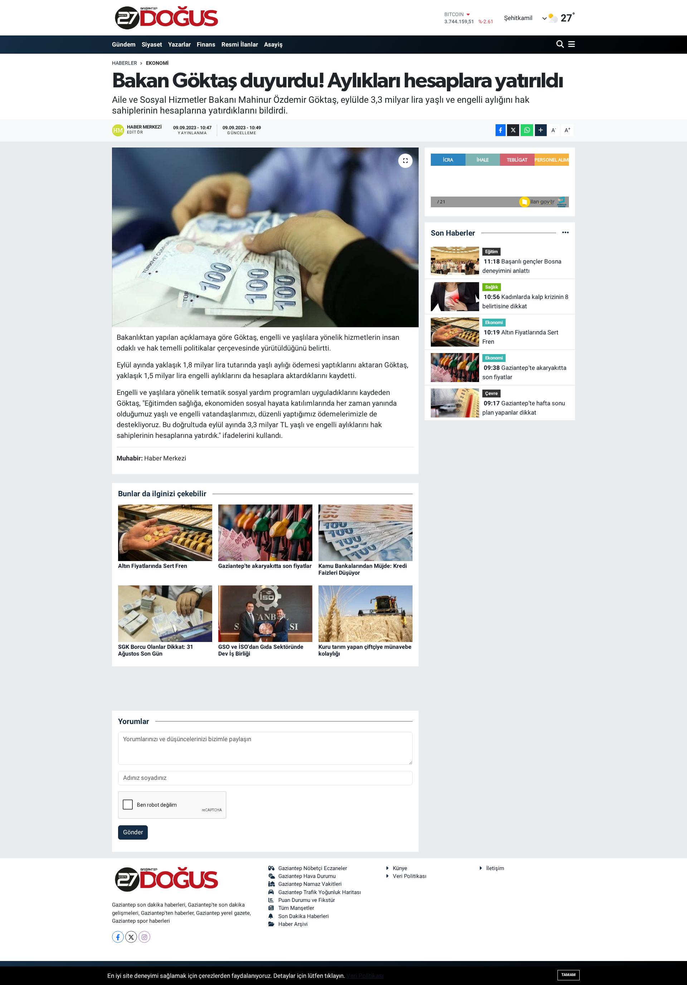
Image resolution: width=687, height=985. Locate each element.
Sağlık (491, 287)
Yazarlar (179, 44)
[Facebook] (118, 937)
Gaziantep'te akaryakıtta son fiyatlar (265, 565)
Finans (206, 44)
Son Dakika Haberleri (303, 916)
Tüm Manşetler (296, 908)
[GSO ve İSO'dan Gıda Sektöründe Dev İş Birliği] (265, 613)
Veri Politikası (410, 876)
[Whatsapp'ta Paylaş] (527, 130)
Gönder (133, 832)
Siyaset (152, 44)
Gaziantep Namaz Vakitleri (310, 884)
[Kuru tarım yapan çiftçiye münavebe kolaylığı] (365, 613)
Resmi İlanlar (239, 44)
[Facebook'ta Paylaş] (501, 130)
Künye (400, 868)
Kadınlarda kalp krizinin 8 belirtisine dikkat (525, 301)
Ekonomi (157, 63)
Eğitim (491, 251)
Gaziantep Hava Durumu (307, 876)
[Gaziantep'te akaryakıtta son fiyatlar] (265, 532)
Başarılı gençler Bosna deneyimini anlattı (521, 266)
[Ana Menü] (570, 44)
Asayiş (273, 44)
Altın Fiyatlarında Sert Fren (152, 565)
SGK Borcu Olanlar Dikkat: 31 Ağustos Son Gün (155, 650)
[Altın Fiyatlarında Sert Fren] (165, 532)
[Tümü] (565, 232)
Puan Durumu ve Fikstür (306, 900)
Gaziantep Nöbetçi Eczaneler (312, 868)
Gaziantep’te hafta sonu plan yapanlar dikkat (523, 408)
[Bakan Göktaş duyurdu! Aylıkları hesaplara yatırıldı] (265, 237)
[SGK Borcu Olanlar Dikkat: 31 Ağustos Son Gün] (165, 613)
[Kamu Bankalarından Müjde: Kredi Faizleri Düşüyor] (365, 532)
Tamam (568, 974)
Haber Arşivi (293, 924)
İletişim (495, 868)
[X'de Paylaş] (513, 130)
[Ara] (560, 44)
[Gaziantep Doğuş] (166, 17)
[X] (131, 937)
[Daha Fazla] (541, 130)
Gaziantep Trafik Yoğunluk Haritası (319, 892)
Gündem (124, 44)
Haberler (124, 63)
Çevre (491, 393)
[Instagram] (144, 937)
